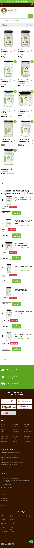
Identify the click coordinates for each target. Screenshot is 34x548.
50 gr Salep (26, 426)
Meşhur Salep (27, 434)
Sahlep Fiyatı (4, 438)
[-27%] (25, 128)
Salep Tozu (15, 436)
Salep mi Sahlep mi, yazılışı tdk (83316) (10, 457)
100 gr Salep (27, 429)
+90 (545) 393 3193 (7, 487)
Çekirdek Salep (4, 426)
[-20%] (8, 98)
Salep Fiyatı (15, 438)
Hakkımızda (4, 531)
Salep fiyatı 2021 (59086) (6, 459)
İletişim (11, 527)
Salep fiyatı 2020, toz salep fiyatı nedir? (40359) (12, 462)
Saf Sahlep (14, 429)
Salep (2, 20)
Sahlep (2, 431)
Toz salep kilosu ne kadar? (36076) (9, 464)
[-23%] (25, 98)
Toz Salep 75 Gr (4, 500)
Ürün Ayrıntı (6, 212)
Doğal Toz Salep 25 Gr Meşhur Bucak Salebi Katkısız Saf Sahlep (7, 51)
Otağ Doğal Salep (28, 431)
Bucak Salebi (4, 434)
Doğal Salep (7, 20)
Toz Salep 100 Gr (5, 503)
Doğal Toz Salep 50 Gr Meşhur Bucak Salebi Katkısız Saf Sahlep (7, 81)
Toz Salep (3, 424)
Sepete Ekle (16, 213)
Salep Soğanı (27, 424)
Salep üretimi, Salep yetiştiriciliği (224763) (10, 452)
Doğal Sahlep (15, 426)
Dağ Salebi (14, 434)
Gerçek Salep (27, 438)
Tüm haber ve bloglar (6, 467)
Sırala (30, 25)
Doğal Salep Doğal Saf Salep (21, 203)
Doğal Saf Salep (15, 20)
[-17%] (8, 68)
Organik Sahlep (15, 431)
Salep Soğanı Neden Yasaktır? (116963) (10, 455)
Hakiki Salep (27, 436)
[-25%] (8, 128)
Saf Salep (14, 441)
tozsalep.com (8, 540)
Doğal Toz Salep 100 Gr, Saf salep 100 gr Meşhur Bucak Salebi (6, 111)
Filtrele (5, 25)
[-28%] (8, 156)
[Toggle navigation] (31, 10)
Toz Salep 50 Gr (4, 498)
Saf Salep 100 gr (27, 441)
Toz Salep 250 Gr (5, 505)
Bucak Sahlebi (4, 436)
